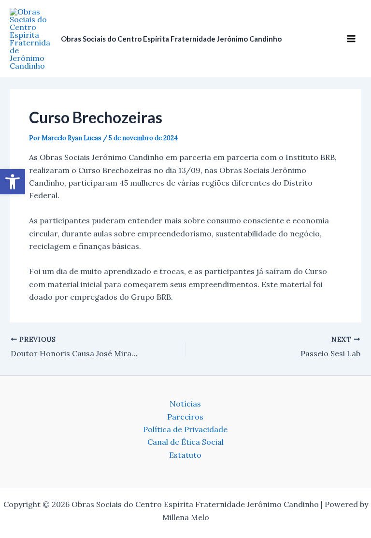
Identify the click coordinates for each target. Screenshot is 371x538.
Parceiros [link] (185, 417)
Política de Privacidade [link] (185, 429)
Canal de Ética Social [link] (185, 442)
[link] (12, 181)
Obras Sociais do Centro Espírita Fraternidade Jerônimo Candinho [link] (171, 38)
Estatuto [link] (185, 455)
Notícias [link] (185, 403)
